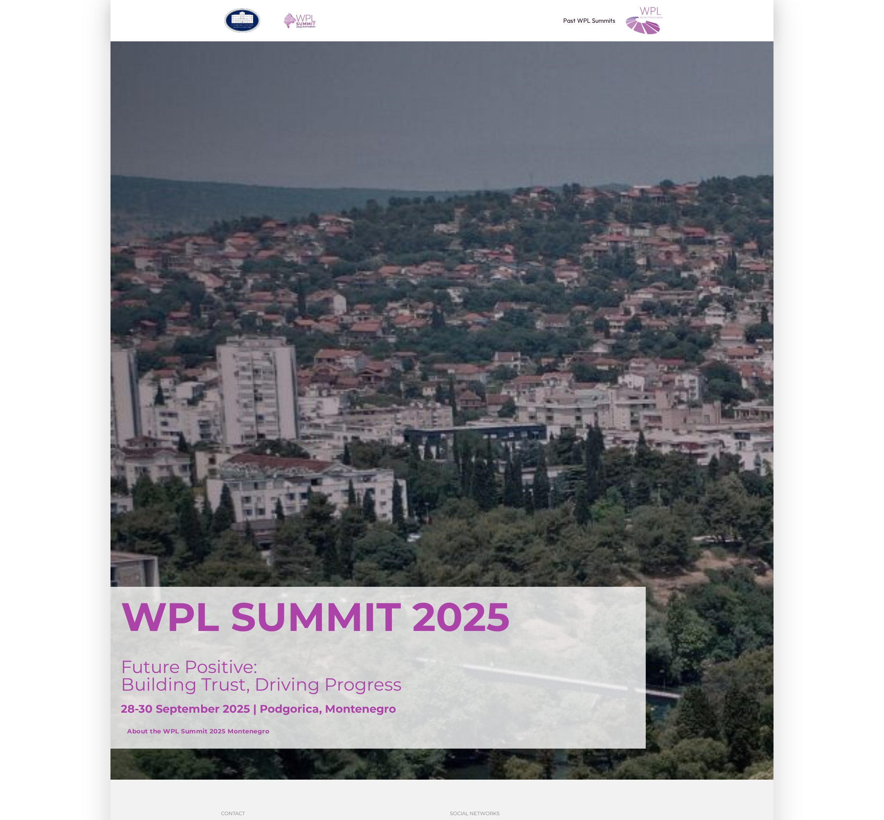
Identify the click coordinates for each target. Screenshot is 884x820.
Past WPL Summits (589, 20)
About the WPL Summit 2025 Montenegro (198, 731)
